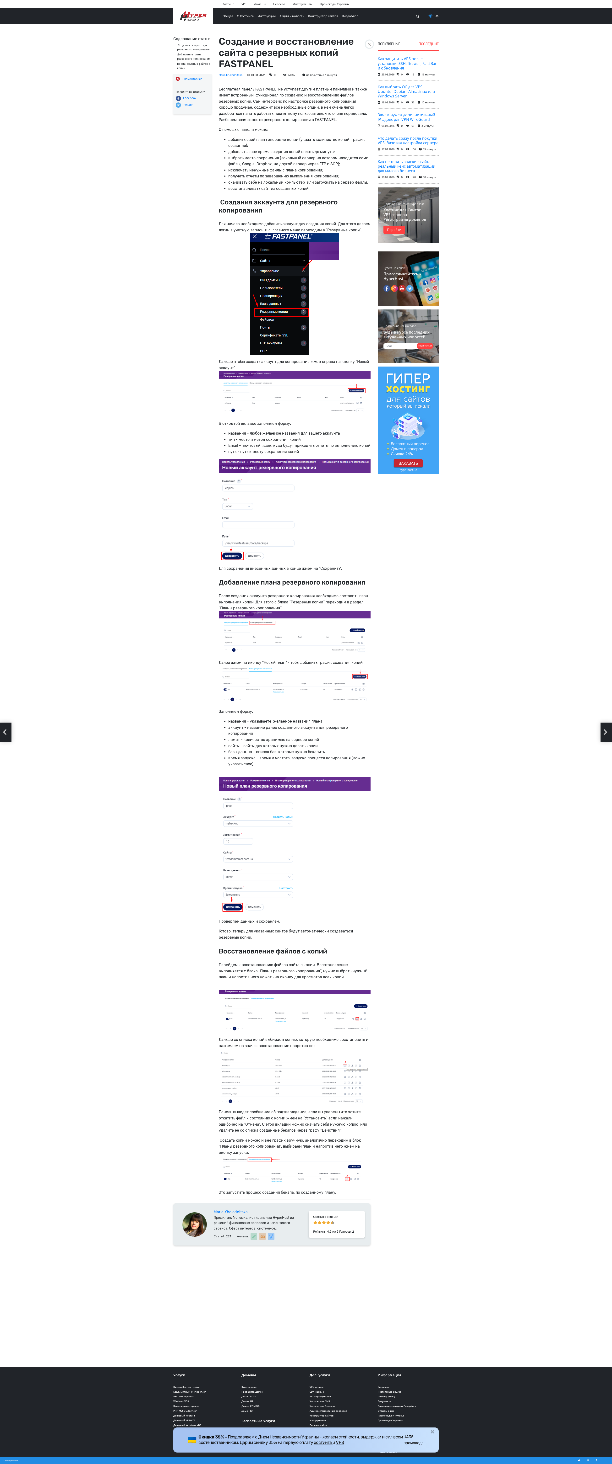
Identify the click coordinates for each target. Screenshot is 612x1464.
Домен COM (248, 1396)
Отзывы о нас (386, 1410)
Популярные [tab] (389, 44)
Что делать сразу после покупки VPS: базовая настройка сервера (408, 140)
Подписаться (425, 345)
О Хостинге (245, 16)
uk (437, 16)
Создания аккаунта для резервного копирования (193, 47)
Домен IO (247, 1410)
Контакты (383, 1387)
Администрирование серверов (328, 1410)
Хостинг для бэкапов (322, 1406)
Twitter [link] (188, 104)
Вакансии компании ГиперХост (397, 1406)
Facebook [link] (189, 98)
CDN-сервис (317, 1391)
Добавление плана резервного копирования (193, 56)
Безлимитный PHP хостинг (189, 1391)
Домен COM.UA (250, 1406)
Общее (228, 16)
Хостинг (228, 4)
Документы (384, 1401)
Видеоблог (350, 16)
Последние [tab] (429, 44)
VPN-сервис (316, 1387)
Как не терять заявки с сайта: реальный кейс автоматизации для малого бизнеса (406, 166)
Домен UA (247, 1401)
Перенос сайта (318, 1425)
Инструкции (266, 16)
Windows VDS (181, 1401)
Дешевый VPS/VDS (184, 1420)
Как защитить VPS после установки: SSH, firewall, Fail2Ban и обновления (407, 63)
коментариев (192, 79)
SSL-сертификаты (320, 1396)
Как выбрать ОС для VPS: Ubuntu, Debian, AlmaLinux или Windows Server (406, 91)
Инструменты (302, 4)
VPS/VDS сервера (183, 1396)
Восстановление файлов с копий (193, 66)
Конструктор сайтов (323, 16)
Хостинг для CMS (320, 1401)
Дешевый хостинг (184, 1415)
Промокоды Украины (334, 4)
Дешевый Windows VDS (187, 1425)
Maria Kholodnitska (230, 75)
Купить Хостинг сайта (186, 1387)
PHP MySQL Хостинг (185, 1410)
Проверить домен (252, 1391)
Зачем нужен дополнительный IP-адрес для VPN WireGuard (406, 117)
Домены (260, 4)
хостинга (323, 1442)
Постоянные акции (389, 1391)
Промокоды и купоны (391, 1415)
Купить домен (249, 1387)
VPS (243, 4)
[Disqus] (272, 1305)
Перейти (394, 229)
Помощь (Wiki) (386, 1396)
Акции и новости (291, 16)
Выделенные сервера (186, 1406)
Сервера (279, 4)
